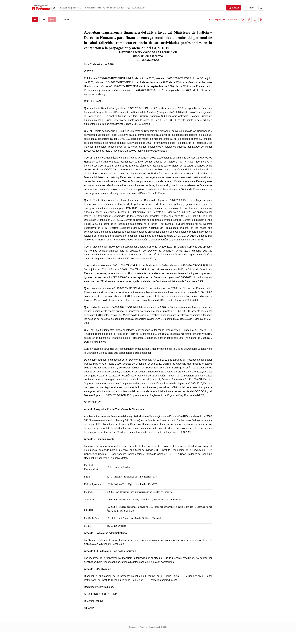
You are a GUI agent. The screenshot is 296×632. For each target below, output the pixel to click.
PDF (43, 19)
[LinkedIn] (261, 19)
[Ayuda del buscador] (54, 7)
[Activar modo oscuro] (261, 7)
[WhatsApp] (255, 19)
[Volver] (35, 19)
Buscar (235, 7)
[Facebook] (249, 19)
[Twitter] (242, 19)
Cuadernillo (64, 19)
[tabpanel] (148, 321)
